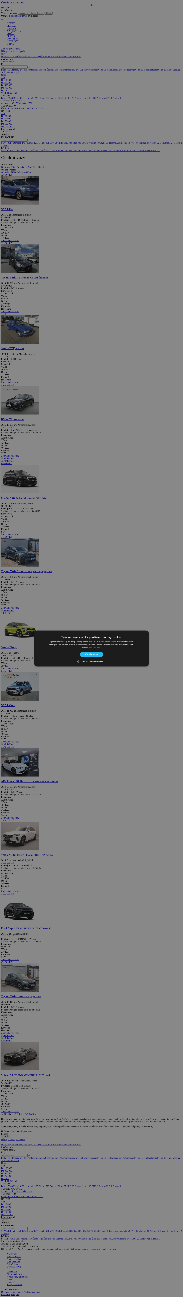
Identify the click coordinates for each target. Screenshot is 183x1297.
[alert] (91, 648)
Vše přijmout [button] (91, 654)
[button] (91, 661)
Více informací (95, 647)
